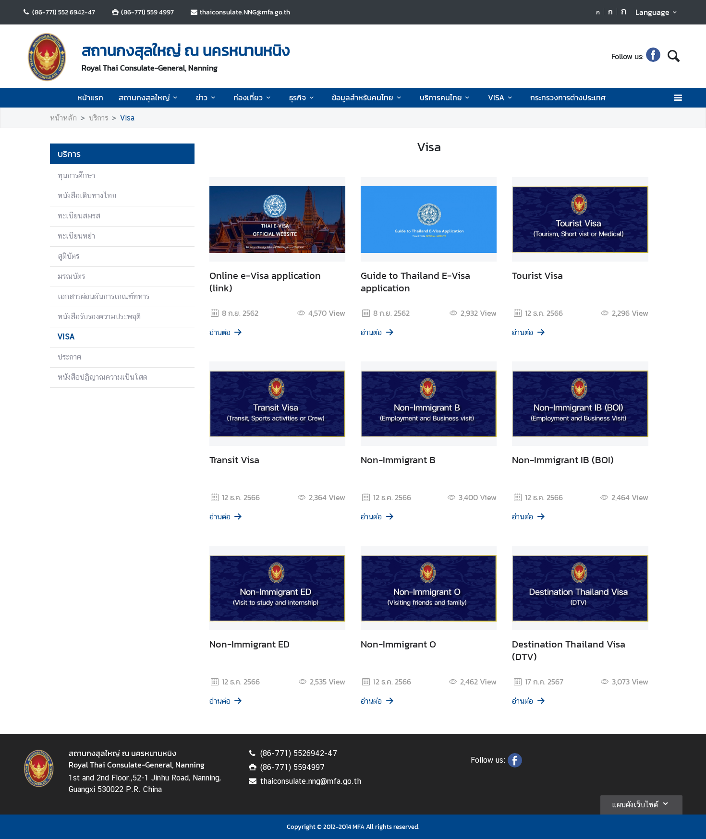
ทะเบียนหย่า (76, 235)
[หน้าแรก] (47, 57)
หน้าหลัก (63, 117)
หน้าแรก (90, 97)
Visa (127, 117)
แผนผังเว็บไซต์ (635, 804)
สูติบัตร (68, 256)
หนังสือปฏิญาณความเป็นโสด (102, 377)
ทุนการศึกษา (76, 175)
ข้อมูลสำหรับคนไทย (362, 97)
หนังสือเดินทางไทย (87, 195)
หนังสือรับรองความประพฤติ (99, 316)
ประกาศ (69, 356)
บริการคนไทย (441, 97)
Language (652, 12)
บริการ (98, 117)
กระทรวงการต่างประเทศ (568, 97)
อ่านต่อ (220, 332)
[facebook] (653, 56)
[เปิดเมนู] (677, 98)
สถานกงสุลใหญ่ (144, 97)
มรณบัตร (71, 276)
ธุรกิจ (297, 97)
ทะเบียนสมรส (79, 215)
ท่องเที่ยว (248, 97)
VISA (496, 97)
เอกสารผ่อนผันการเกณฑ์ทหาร (103, 296)
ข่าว (201, 97)
